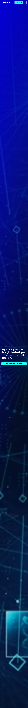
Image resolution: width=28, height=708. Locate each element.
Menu (25, 2)
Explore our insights (14, 364)
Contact (19, 2)
